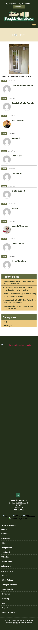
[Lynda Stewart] (7, 247)
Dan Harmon (17, 173)
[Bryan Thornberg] (7, 265)
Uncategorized (9, 325)
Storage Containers (9, 584)
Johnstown (6, 566)
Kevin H (15, 208)
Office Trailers (7, 580)
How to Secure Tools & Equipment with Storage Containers (19, 282)
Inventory (5, 598)
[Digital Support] (7, 194)
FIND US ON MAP (19, 509)
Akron (4, 529)
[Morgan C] (7, 142)
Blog (5, 322)
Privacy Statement (9, 612)
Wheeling (5, 557)
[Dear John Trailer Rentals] (7, 89)
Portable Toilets (7, 589)
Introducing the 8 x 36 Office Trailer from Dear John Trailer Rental (19, 301)
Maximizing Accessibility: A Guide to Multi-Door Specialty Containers (18, 288)
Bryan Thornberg (19, 261)
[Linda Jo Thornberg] (7, 230)
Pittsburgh (5, 552)
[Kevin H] (7, 212)
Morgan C (16, 138)
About (4, 81)
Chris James (17, 156)
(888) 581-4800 (12, 3)
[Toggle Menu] (34, 25)
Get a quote (19, 6)
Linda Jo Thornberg (20, 226)
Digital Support (18, 191)
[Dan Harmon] (7, 177)
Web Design (16, 622)
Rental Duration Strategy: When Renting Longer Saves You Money (19, 295)
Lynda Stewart (18, 243)
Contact (4, 608)
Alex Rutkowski (18, 120)
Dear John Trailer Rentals (23, 85)
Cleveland (5, 538)
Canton (4, 534)
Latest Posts (11, 81)
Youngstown (6, 561)
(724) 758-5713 (26, 3)
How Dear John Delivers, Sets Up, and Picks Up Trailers (18, 307)
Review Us (5, 594)
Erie (3, 543)
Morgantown (6, 547)
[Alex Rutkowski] (7, 124)
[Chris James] (7, 159)
